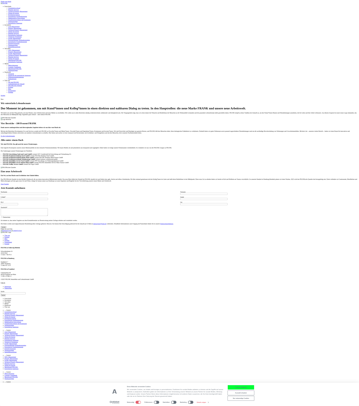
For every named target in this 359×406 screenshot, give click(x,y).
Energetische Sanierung (15, 23)
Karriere (10, 87)
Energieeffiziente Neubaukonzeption (19, 40)
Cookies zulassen (241, 387)
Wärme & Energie (13, 13)
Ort (181, 202)
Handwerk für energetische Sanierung (19, 75)
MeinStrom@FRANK (15, 60)
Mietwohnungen (13, 65)
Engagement (12, 90)
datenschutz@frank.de (99, 224)
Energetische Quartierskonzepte (17, 16)
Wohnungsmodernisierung (16, 77)
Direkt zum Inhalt (6, 1)
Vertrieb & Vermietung (15, 37)
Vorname (183, 192)
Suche (2, 291)
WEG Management (14, 50)
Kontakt (6, 244)
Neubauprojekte (13, 21)
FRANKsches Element (15, 85)
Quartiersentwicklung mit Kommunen (19, 20)
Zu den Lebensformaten (8, 136)
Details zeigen (201, 402)
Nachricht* (4, 207)
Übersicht (11, 74)
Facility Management (14, 38)
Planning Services (13, 10)
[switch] (156, 402)
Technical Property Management (17, 11)
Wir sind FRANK (13, 82)
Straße (182, 197)
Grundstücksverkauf (14, 8)
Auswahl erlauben (241, 393)
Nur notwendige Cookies (241, 398)
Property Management (14, 28)
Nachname (4, 192)
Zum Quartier (5, 184)
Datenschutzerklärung (166, 224)
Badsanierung (12, 79)
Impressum (7, 286)
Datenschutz (8, 288)
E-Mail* (3, 197)
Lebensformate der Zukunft (16, 84)
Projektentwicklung (14, 15)
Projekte (10, 92)
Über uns (7, 235)
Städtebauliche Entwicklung (16, 18)
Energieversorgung (13, 43)
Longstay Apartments (14, 67)
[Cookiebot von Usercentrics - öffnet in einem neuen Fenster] (114, 402)
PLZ (2, 202)
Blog (9, 89)
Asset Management (14, 26)
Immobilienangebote (14, 47)
